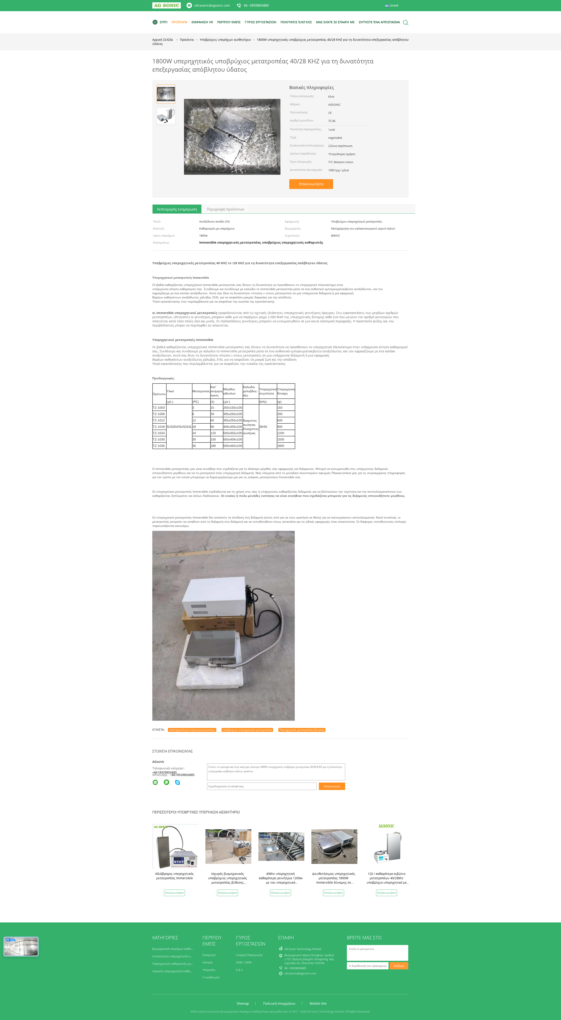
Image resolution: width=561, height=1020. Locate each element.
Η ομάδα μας (211, 977)
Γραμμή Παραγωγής (249, 955)
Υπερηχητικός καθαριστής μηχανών (175, 964)
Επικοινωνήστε (311, 184)
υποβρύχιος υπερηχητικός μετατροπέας (247, 730)
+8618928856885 (164, 772)
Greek (394, 5)
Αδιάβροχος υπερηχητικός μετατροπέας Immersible (174, 876)
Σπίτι (163, 22)
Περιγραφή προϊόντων (225, 209)
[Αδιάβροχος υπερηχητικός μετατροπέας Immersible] (175, 846)
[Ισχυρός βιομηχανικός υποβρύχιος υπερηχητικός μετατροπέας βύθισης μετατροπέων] (228, 846)
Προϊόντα (179, 22)
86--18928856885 (256, 5)
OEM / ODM (244, 962)
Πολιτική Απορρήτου (279, 1003)
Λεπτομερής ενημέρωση (177, 209)
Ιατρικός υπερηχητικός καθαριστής (175, 971)
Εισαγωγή (208, 955)
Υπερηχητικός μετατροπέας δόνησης (301, 730)
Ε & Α (239, 970)
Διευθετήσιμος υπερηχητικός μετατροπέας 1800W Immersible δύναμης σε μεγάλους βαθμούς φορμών (333, 880)
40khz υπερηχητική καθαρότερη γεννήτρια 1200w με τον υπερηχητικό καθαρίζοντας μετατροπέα (280, 880)
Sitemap (243, 1003)
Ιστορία (207, 962)
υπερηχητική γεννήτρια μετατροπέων (192, 730)
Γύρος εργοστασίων (260, 22)
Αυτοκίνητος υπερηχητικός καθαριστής (178, 956)
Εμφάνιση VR (202, 22)
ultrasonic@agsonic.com (212, 5)
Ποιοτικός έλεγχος (296, 22)
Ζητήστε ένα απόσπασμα (379, 22)
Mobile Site (318, 1003)
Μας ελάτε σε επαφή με (335, 22)
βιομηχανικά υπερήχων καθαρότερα (176, 949)
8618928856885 (183, 775)
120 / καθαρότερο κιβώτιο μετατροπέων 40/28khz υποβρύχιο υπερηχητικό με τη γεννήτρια (387, 880)
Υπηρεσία (208, 970)
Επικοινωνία (332, 786)
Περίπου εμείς (229, 22)
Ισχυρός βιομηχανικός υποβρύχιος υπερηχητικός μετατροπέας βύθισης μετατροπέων (227, 880)
